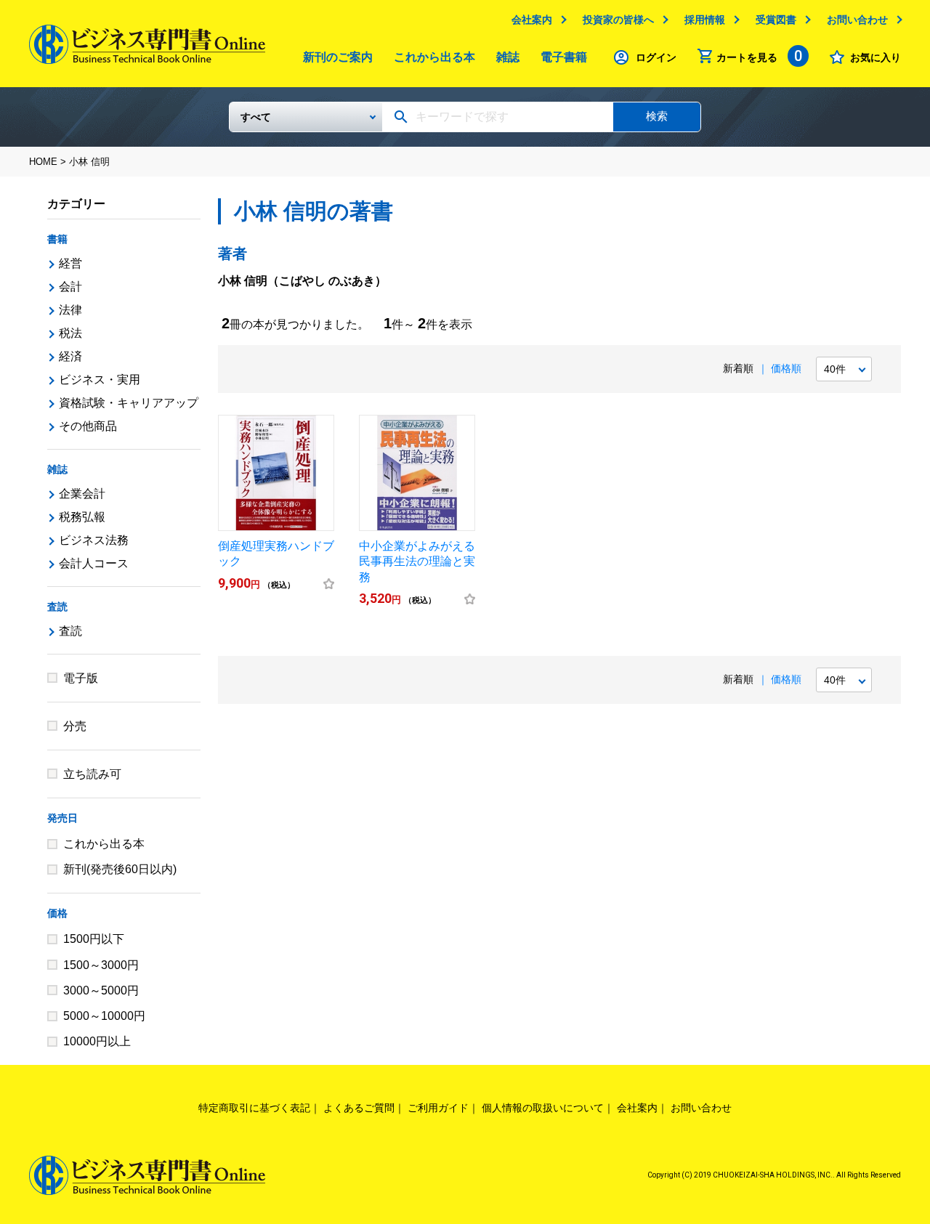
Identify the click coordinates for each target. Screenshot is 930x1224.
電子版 (80, 678)
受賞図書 (776, 19)
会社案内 (532, 19)
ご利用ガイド (438, 1108)
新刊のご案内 (338, 57)
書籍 (57, 239)
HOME (43, 161)
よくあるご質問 (359, 1108)
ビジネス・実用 (99, 379)
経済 (70, 356)
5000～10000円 (104, 1016)
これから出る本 (434, 57)
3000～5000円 (101, 990)
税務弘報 (82, 517)
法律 (70, 310)
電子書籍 (564, 57)
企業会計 (82, 493)
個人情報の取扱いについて (543, 1108)
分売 (74, 726)
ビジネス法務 (94, 540)
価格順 (786, 368)
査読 (57, 606)
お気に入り (875, 57)
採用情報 (704, 19)
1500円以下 (93, 939)
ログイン (656, 57)
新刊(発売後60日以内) (120, 869)
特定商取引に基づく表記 (254, 1108)
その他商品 (88, 426)
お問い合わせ (857, 19)
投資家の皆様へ (618, 19)
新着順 (738, 368)
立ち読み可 (92, 774)
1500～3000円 (101, 965)
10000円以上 (97, 1041)
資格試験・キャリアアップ (128, 403)
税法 (70, 333)
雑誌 (507, 57)
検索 (657, 116)
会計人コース (94, 563)
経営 (70, 263)
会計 (70, 286)
